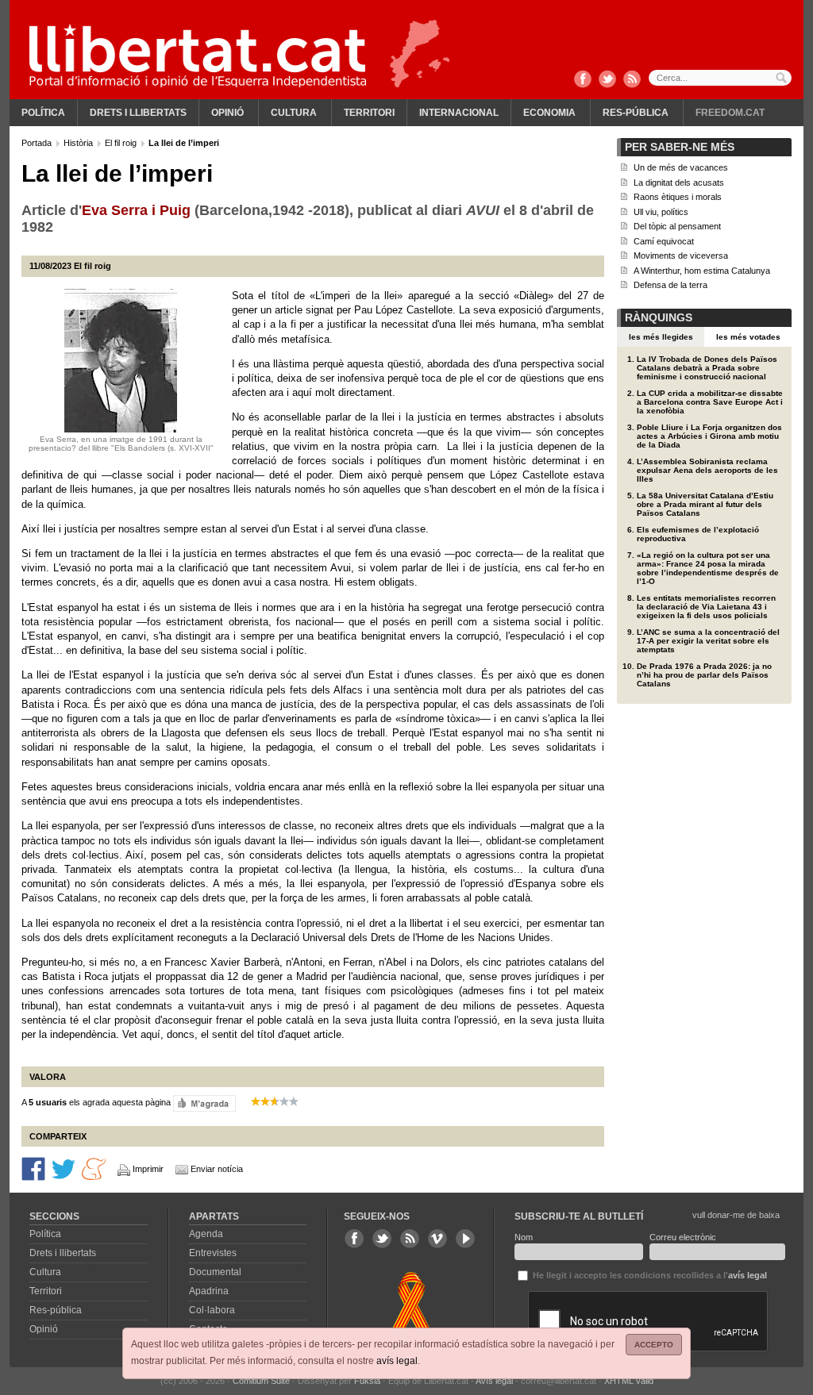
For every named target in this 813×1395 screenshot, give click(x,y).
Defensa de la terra (670, 285)
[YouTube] (465, 1238)
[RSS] (632, 80)
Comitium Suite (261, 1380)
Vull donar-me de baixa (736, 1215)
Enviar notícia (217, 1169)
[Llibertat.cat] (197, 55)
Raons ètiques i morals (678, 197)
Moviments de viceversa (681, 255)
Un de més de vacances (681, 167)
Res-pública (636, 112)
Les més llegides (661, 336)
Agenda (206, 1233)
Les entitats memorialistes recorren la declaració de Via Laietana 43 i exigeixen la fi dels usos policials (706, 607)
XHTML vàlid (628, 1380)
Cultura (294, 112)
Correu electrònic (682, 1237)
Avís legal (494, 1380)
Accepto (653, 1344)
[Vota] (204, 1103)
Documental (215, 1272)
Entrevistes (213, 1253)
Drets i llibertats (138, 112)
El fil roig (122, 143)
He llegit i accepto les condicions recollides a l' (648, 1275)
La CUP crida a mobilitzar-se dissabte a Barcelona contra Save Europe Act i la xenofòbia (710, 402)
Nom (523, 1237)
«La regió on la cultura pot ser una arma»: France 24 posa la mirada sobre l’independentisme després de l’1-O (708, 568)
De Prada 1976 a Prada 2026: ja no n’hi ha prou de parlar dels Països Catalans (704, 675)
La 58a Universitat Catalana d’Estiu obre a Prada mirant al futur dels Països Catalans (705, 504)
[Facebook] (582, 80)
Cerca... (720, 78)
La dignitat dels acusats (679, 182)
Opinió (227, 112)
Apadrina (209, 1291)
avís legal (397, 1360)
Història (79, 143)
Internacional (459, 112)
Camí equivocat (664, 241)
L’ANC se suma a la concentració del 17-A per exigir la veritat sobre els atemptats (708, 641)
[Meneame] (94, 1168)
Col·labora (212, 1310)
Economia (549, 112)
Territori (369, 112)
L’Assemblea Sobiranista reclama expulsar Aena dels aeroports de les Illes (707, 470)
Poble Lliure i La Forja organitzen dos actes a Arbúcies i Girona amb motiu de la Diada (709, 436)
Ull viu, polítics (661, 212)
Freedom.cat (730, 112)
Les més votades (748, 336)
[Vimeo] (437, 1238)
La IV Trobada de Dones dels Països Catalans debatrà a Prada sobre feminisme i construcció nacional (707, 368)
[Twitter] (607, 80)
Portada (37, 143)
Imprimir (148, 1169)
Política (43, 112)
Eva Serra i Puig (136, 210)
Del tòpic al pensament (677, 226)
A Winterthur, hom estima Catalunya (702, 270)
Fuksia (367, 1380)
